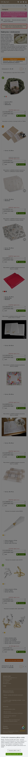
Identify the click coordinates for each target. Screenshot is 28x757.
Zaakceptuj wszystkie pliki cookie (14, 754)
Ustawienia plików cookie (14, 750)
